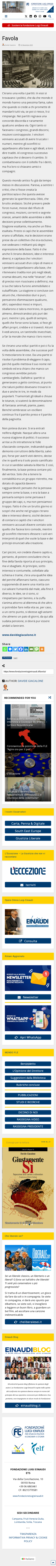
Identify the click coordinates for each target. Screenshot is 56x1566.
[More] (42, 649)
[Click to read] (28, 741)
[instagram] (40, 16)
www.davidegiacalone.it (19, 635)
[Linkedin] (26, 649)
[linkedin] (30, 16)
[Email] (31, 649)
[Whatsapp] (4, 649)
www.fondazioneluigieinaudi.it (28, 1495)
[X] (26, 16)
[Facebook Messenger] (10, 649)
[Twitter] (15, 649)
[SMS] (36, 649)
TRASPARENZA (28, 1533)
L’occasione (13, 773)
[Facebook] (20, 649)
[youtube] (44, 16)
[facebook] (35, 16)
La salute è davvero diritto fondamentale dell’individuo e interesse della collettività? (24, 794)
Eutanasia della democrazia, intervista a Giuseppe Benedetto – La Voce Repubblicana (27, 722)
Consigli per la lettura (17, 1142)
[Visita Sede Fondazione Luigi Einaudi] (28, 11)
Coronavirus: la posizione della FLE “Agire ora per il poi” (27, 747)
